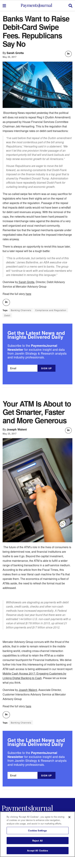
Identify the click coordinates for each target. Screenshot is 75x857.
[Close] (69, 817)
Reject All (37, 840)
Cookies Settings (37, 830)
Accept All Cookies (37, 850)
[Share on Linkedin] (68, 54)
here (28, 294)
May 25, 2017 (9, 433)
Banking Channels (21, 310)
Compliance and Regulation (50, 310)
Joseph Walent (17, 429)
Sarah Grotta (15, 53)
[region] (37, 834)
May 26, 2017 (9, 56)
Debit (7, 315)
